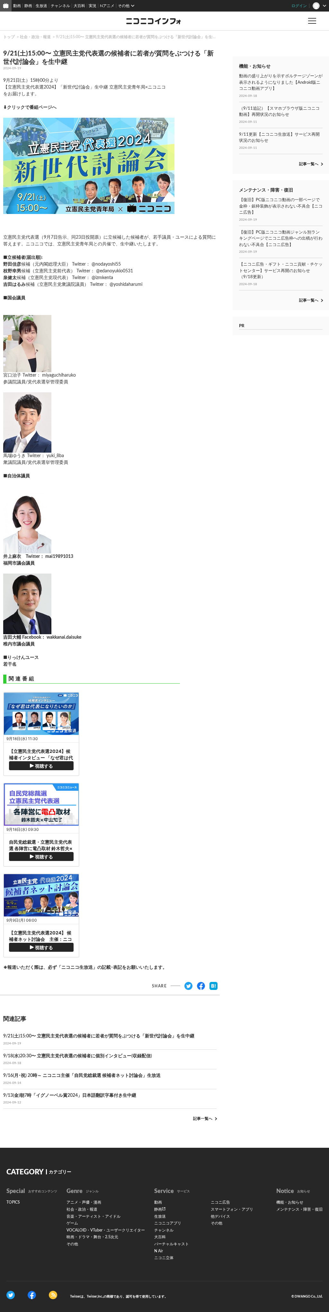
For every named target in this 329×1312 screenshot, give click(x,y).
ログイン (299, 6)
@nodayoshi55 (106, 264)
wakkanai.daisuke (64, 637)
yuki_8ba (55, 456)
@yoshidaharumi (126, 284)
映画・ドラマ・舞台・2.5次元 (92, 1237)
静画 (28, 6)
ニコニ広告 (220, 1202)
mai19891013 (59, 556)
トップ (9, 37)
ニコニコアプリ (167, 1223)
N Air (158, 1251)
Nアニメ (107, 6)
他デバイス (220, 1216)
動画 (17, 6)
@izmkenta (102, 278)
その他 (72, 1244)
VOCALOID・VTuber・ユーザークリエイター (106, 1230)
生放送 (41, 6)
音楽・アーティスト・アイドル (93, 1216)
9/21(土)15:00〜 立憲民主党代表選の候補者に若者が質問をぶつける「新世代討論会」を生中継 (138, 37)
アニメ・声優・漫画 (84, 1202)
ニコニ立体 (163, 1258)
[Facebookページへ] (32, 1294)
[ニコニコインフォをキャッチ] (53, 1294)
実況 (92, 6)
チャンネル (60, 6)
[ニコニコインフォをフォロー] (10, 1294)
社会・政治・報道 (35, 37)
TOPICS (13, 1202)
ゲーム (72, 1223)
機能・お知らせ (289, 1202)
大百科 (79, 6)
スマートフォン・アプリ (232, 1209)
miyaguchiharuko (59, 375)
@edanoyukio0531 (114, 271)
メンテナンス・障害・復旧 (299, 1209)
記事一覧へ (202, 1118)
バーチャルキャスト (171, 1244)
